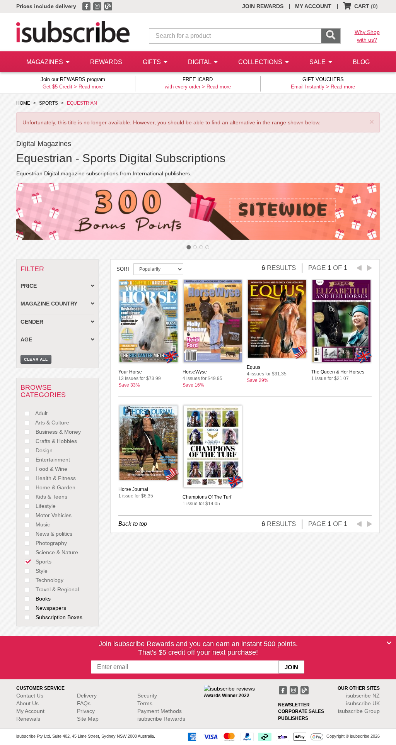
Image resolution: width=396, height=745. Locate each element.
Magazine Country (48, 304)
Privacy (86, 711)
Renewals (28, 719)
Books (42, 599)
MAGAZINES (45, 62)
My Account (30, 711)
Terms (144, 703)
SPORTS (48, 103)
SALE (318, 62)
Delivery (87, 695)
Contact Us (29, 695)
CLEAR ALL (36, 359)
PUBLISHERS (293, 718)
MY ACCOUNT (313, 6)
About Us (27, 703)
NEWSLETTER (294, 705)
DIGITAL (200, 62)
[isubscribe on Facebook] (87, 6)
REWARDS (106, 62)
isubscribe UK (363, 703)
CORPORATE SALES (301, 711)
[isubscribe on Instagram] (97, 6)
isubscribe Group (359, 711)
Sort (123, 269)
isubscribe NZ (363, 695)
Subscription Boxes (58, 617)
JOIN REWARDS (262, 6)
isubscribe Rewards (161, 719)
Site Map (88, 719)
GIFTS (152, 62)
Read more (91, 87)
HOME (23, 103)
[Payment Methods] (254, 736)
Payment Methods (159, 711)
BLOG (361, 62)
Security (147, 695)
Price (28, 286)
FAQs (83, 703)
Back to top (132, 523)
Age (26, 340)
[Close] (389, 643)
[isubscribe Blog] (108, 6)
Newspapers (50, 608)
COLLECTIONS (261, 62)
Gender (31, 322)
